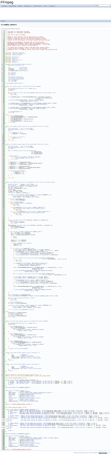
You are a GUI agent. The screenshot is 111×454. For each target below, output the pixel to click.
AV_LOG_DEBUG (20, 194)
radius (13, 80)
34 (2, 65)
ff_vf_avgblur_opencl (17, 390)
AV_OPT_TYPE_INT (47, 381)
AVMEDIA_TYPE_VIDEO (27, 355)
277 (2, 321)
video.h (14, 61)
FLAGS (69, 381)
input (52, 182)
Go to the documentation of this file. (10, 28)
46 (2, 78)
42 (2, 73)
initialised (22, 67)
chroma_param (20, 78)
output (16, 187)
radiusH (13, 72)
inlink (46, 126)
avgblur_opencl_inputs (29, 352)
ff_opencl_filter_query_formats (30, 398)
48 (2, 80)
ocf (22, 65)
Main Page (4, 6)
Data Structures (37, 6)
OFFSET (34, 381)
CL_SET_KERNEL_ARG (18, 249)
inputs (11, 399)
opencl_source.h (17, 60)
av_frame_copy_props (18, 298)
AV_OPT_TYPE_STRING (69, 410)
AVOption (16, 380)
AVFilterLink (39, 126)
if (11, 236)
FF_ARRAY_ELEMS (23, 231)
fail (15, 94)
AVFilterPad (17, 352)
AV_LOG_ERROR (22, 156)
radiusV (13, 73)
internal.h (15, 58)
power (12, 81)
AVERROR (21, 100)
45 (2, 76)
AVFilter (8, 390)
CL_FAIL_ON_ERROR (13, 100)
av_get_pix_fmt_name (19, 195)
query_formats (13, 398)
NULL (21, 187)
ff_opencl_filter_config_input (31, 358)
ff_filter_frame (18, 309)
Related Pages (12, 6)
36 (2, 67)
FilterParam (11, 76)
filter (25, 207)
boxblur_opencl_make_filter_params (23, 144)
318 (2, 364)
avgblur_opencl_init (19, 86)
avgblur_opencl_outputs (29, 364)
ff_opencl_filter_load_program (21, 92)
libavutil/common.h (18, 52)
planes (13, 74)
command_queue (23, 70)
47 (2, 79)
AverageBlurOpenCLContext (23, 64)
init (10, 395)
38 (2, 69)
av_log (13, 156)
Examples (52, 6)
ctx (26, 88)
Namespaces (27, 6)
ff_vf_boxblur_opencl (17, 435)
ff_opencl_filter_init (27, 395)
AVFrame (47, 182)
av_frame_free (12, 302)
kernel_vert (22, 69)
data (31, 234)
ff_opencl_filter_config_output (31, 368)
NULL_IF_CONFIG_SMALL (26, 392)
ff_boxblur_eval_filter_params (21, 150)
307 (2, 352)
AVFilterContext (31, 86)
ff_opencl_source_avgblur (44, 92)
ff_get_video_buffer (20, 220)
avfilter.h (15, 56)
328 (2, 374)
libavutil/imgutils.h (18, 53)
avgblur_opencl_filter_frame (21, 182)
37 (2, 68)
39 (2, 70)
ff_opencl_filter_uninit (15, 348)
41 (2, 72)
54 (2, 86)
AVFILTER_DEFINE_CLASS (12, 387)
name (29, 207)
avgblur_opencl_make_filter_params (23, 126)
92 (2, 126)
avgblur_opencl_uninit (25, 321)
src (14, 191)
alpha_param (19, 79)
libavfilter (3, 20)
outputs (33, 185)
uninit (11, 396)
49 (2, 81)
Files (45, 6)
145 (2, 182)
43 (2, 74)
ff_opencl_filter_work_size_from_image (29, 258)
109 (2, 144)
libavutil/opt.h (17, 54)
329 (2, 375)
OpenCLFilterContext (14, 65)
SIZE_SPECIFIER (25, 264)
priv (35, 88)
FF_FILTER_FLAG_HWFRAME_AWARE (29, 401)
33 (2, 64)
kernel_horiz (23, 68)
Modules (20, 6)
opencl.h (14, 59)
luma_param (19, 76)
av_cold (12, 321)
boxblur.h (15, 62)
